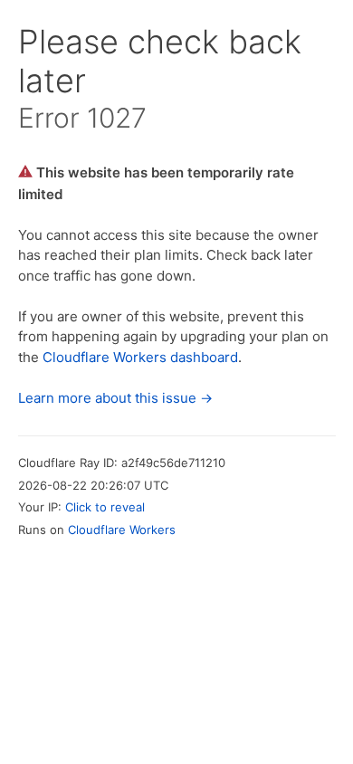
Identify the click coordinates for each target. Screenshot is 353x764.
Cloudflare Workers (122, 529)
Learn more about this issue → (115, 397)
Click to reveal (105, 507)
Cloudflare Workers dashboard (140, 357)
